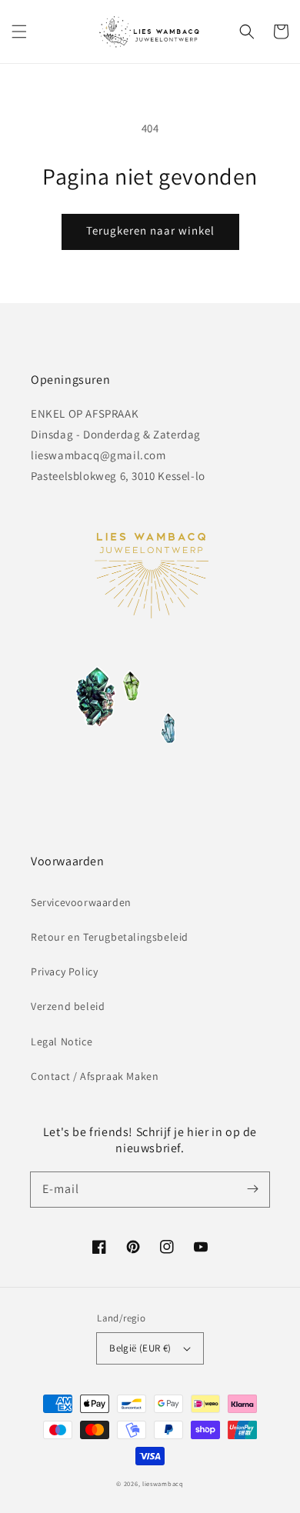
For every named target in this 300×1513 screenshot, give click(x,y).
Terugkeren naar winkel (150, 230)
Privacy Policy (64, 971)
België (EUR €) (140, 1348)
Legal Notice (61, 1041)
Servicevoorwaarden (81, 902)
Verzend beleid (68, 1006)
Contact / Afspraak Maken (94, 1076)
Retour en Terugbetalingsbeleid (109, 937)
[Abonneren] (252, 1189)
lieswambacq (163, 1483)
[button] (19, 31)
